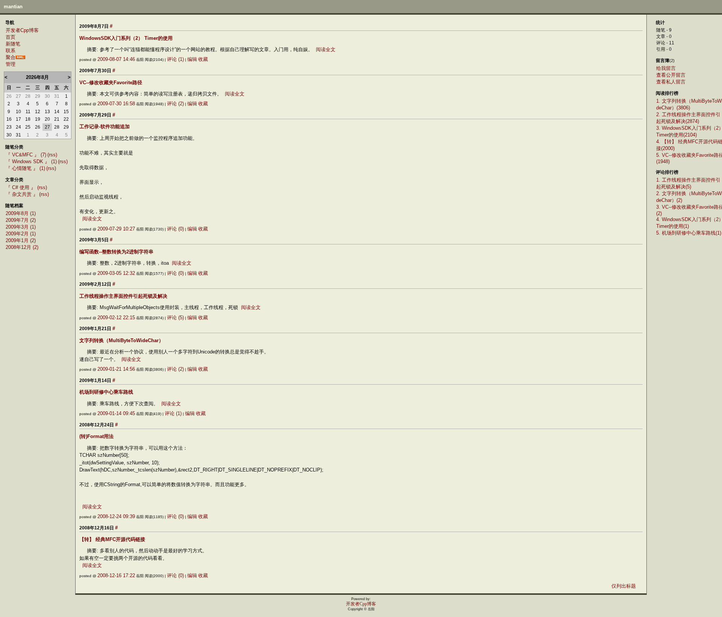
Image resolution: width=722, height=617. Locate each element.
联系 (10, 50)
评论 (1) (175, 59)
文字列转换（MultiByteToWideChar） (121, 340)
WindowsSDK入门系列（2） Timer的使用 (126, 38)
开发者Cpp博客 (22, 30)
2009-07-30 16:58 (116, 103)
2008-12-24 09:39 (116, 516)
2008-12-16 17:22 (116, 575)
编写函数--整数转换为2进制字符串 (116, 252)
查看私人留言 (671, 82)
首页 (10, 37)
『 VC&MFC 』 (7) (26, 155)
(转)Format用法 (96, 436)
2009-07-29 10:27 (116, 229)
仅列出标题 (623, 586)
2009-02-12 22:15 (116, 317)
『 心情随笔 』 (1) (25, 168)
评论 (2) (175, 103)
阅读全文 (325, 49)
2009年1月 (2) (21, 240)
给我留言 (666, 68)
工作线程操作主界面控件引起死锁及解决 (123, 296)
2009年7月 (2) (21, 220)
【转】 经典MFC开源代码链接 (112, 539)
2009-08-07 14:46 (116, 59)
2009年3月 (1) (21, 227)
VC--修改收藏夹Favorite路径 (110, 82)
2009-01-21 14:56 (116, 369)
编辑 (192, 59)
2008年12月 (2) (22, 247)
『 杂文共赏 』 (22, 194)
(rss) (52, 155)
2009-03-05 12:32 (116, 273)
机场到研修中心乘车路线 (106, 392)
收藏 (203, 59)
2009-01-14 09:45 (116, 413)
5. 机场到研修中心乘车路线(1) (688, 233)
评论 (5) (175, 317)
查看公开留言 (671, 75)
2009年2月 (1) (21, 233)
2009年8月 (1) (21, 213)
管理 (10, 64)
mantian (13, 6)
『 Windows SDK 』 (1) (31, 161)
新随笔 (13, 44)
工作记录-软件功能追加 (104, 126)
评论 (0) (175, 229)
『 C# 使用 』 (21, 187)
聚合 (10, 57)
